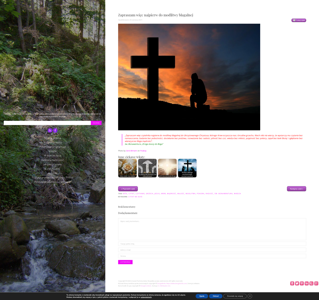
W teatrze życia (52, 155)
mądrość (171, 194)
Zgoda (201, 296)
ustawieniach (146, 297)
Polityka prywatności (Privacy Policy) (52, 177)
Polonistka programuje (52, 147)
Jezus (157, 194)
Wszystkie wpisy (52, 142)
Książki (53, 151)
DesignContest (146, 286)
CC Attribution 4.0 (164, 286)
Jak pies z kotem (52, 164)
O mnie (52, 173)
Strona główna (52, 138)
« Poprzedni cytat (128, 189)
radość (209, 194)
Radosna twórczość (52, 160)
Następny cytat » (296, 189)
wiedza (237, 194)
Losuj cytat (300, 20)
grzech (149, 194)
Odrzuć (216, 296)
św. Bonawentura (224, 194)
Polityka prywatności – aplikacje (53, 182)
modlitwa (191, 194)
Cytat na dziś (52, 168)
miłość (180, 194)
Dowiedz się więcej (235, 296)
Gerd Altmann (131, 151)
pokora (200, 194)
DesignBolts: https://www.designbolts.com (172, 283)
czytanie (140, 194)
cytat (131, 194)
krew (163, 194)
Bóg (125, 194)
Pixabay (143, 151)
